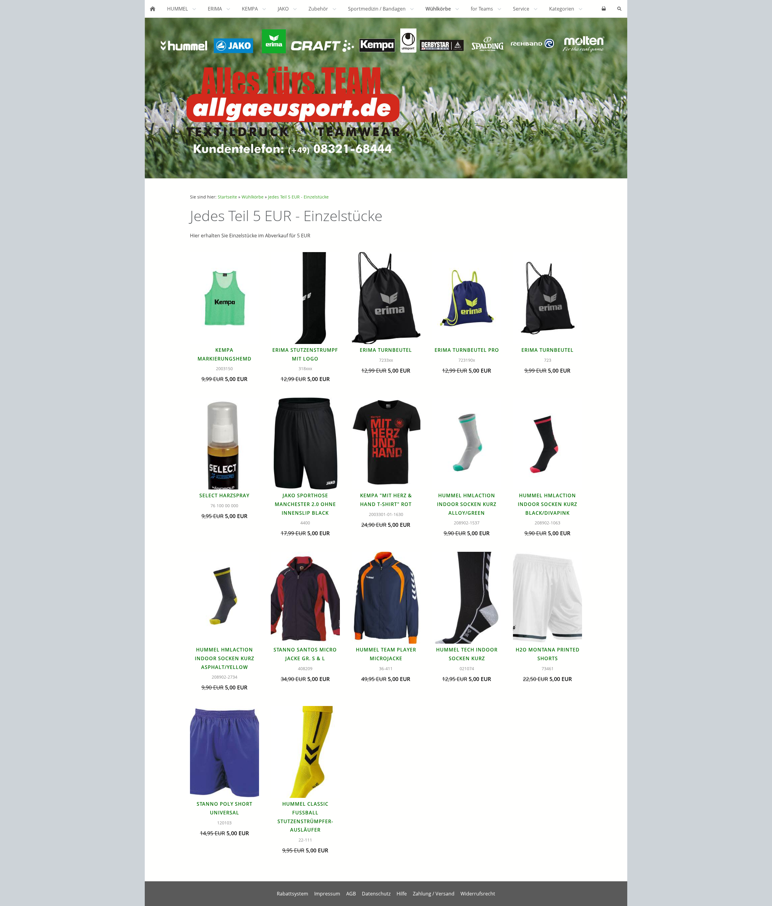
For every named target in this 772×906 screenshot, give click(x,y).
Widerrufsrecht (477, 893)
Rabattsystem (292, 893)
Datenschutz (376, 893)
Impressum (327, 893)
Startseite (227, 197)
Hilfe (402, 893)
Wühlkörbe (253, 197)
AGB (351, 893)
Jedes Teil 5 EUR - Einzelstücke (298, 197)
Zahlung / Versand (433, 893)
